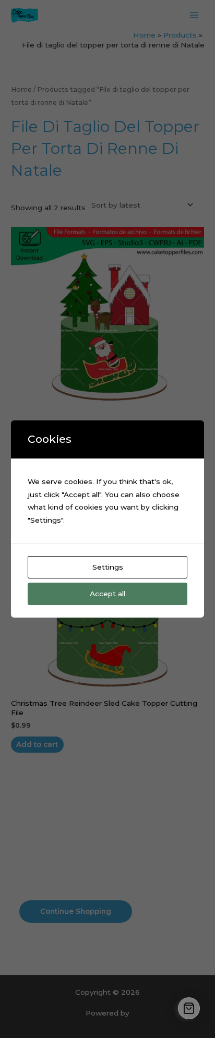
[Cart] (189, 1008)
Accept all (107, 593)
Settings (107, 567)
